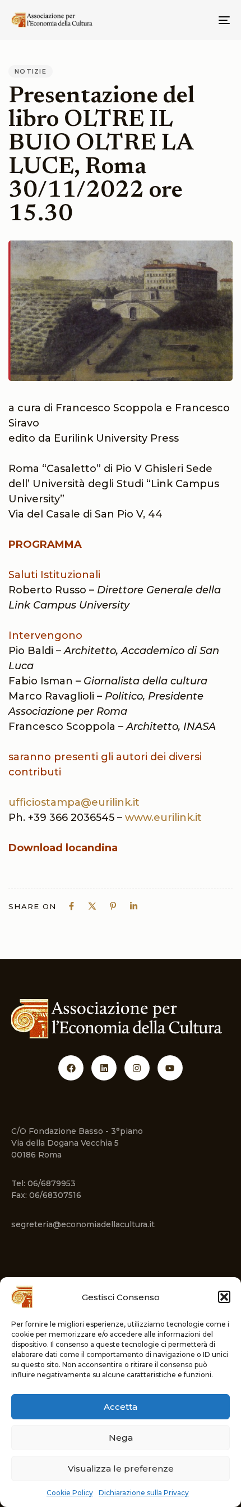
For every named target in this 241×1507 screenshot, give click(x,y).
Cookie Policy (70, 1492)
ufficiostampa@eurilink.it (74, 802)
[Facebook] (71, 1068)
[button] (224, 1296)
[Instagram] (137, 1068)
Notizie (31, 71)
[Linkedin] (104, 1068)
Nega (121, 1437)
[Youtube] (170, 1068)
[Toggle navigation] (193, 20)
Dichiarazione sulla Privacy (144, 1492)
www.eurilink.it (163, 817)
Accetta (120, 1406)
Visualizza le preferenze (121, 1468)
